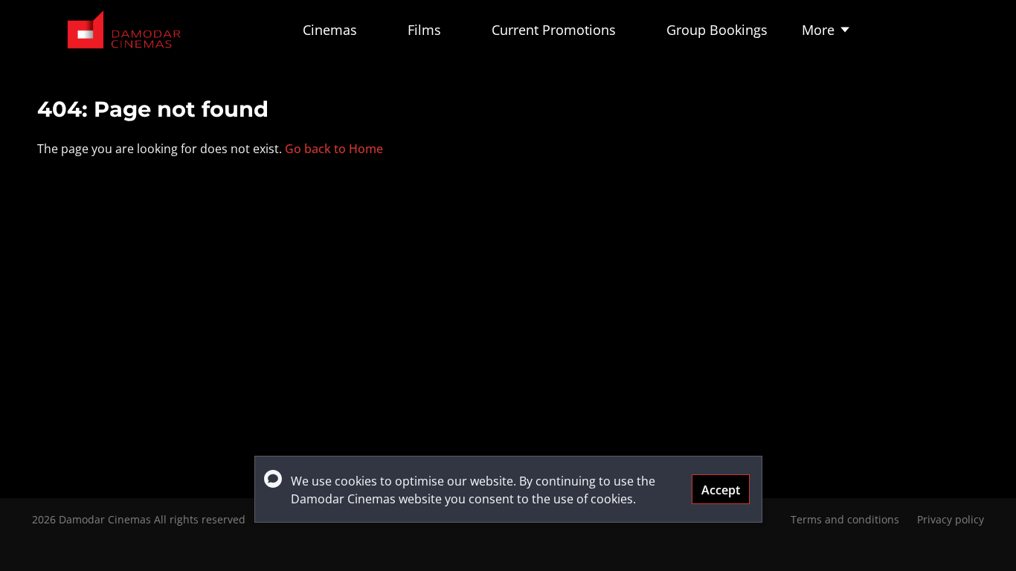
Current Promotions (554, 30)
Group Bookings (717, 30)
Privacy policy (950, 519)
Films (424, 30)
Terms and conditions (845, 519)
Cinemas (330, 30)
